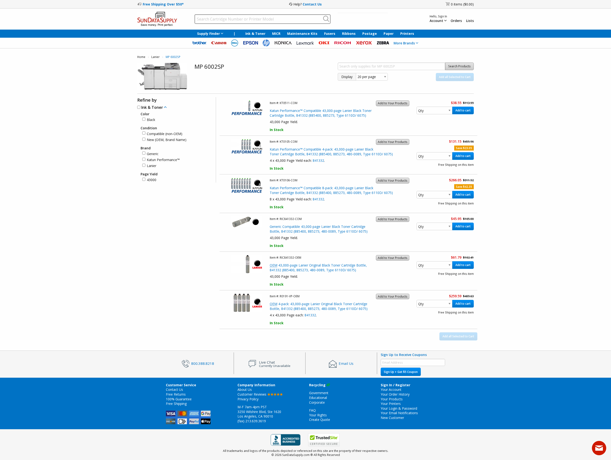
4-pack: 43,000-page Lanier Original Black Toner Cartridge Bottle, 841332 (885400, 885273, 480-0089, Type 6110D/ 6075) (319, 306)
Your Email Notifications (399, 413)
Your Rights (318, 415)
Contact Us (312, 4)
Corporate (317, 402)
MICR (276, 33)
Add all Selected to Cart (455, 77)
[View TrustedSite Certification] (324, 440)
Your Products (392, 399)
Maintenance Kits (302, 33)
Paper (389, 33)
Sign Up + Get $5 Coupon (401, 372)
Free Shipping (176, 403)
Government (318, 393)
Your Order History (395, 394)
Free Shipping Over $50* (163, 4)
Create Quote (319, 419)
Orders (456, 20)
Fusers (329, 33)
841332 (318, 160)
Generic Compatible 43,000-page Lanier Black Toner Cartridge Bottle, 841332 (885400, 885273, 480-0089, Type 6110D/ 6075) (319, 229)
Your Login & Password (399, 408)
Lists (470, 20)
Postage (369, 33)
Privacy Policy (247, 399)
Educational (318, 397)
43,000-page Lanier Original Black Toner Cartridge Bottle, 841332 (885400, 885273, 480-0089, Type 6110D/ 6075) (318, 267)
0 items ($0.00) (462, 4)
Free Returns (176, 394)
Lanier (155, 57)
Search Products (459, 66)
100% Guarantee (179, 399)
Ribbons (349, 33)
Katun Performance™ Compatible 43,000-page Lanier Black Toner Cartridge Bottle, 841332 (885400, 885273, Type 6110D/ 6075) (321, 113)
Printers (407, 33)
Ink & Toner (255, 33)
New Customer (392, 417)
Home (141, 57)
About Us (244, 389)
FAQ (312, 410)
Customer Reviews (252, 394)
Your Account (391, 389)
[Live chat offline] (599, 448)
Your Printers (391, 403)
